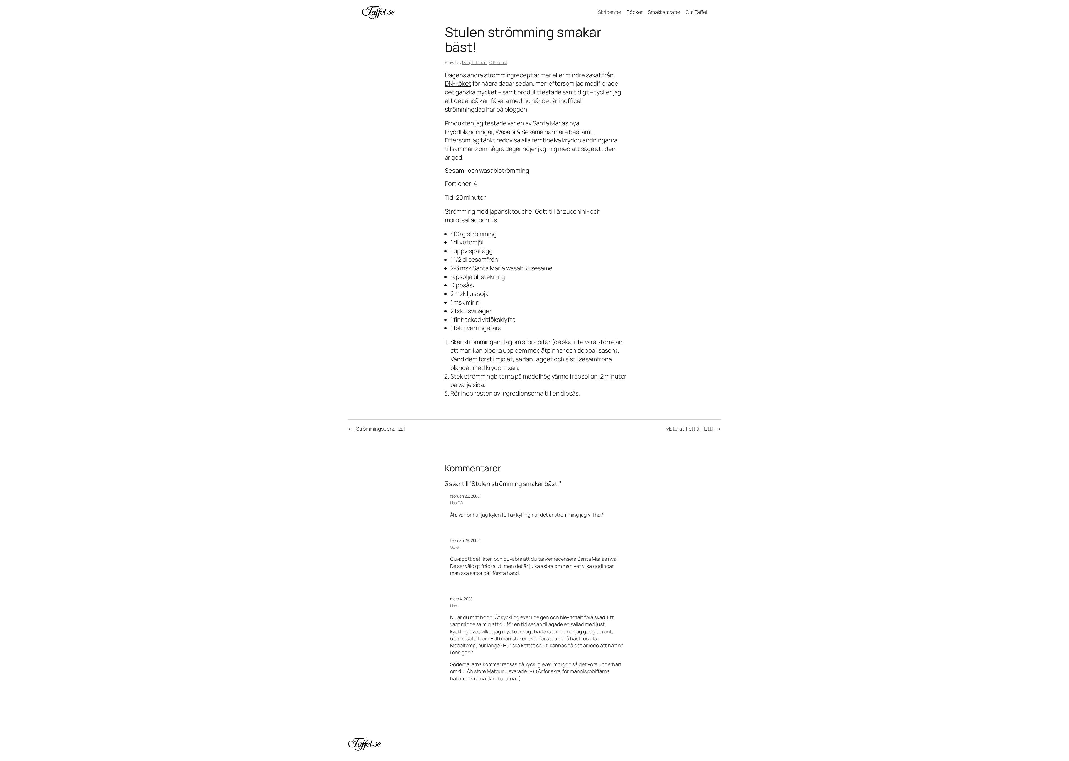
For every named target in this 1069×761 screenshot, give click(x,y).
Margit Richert (474, 62)
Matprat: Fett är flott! (689, 428)
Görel (455, 547)
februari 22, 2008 (465, 496)
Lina (453, 605)
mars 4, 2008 (461, 598)
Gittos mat (498, 62)
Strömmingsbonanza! (380, 428)
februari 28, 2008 (465, 540)
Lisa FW (456, 502)
